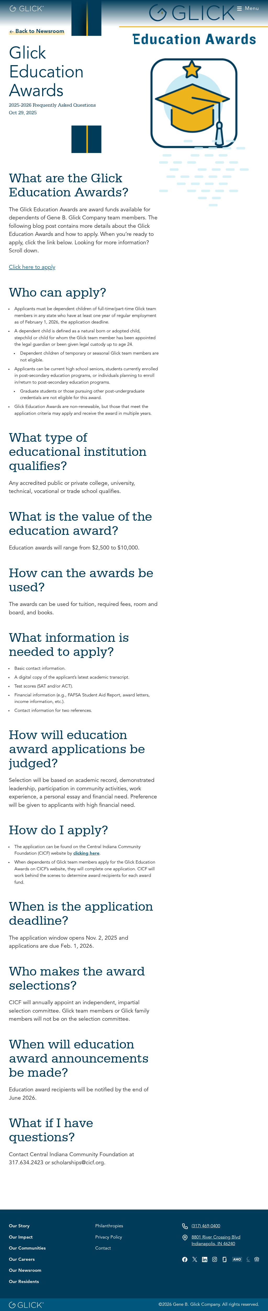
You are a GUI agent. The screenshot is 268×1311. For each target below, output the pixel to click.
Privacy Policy (108, 1237)
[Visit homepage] (26, 8)
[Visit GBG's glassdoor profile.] (224, 1259)
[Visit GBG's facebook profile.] (185, 1259)
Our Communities (27, 1248)
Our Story (19, 1226)
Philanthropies (109, 1226)
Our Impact (21, 1237)
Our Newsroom (25, 1270)
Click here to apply (32, 267)
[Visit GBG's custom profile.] (214, 1259)
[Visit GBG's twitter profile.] (194, 1259)
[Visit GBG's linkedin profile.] (205, 1259)
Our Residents (24, 1282)
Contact (103, 1248)
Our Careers (22, 1259)
